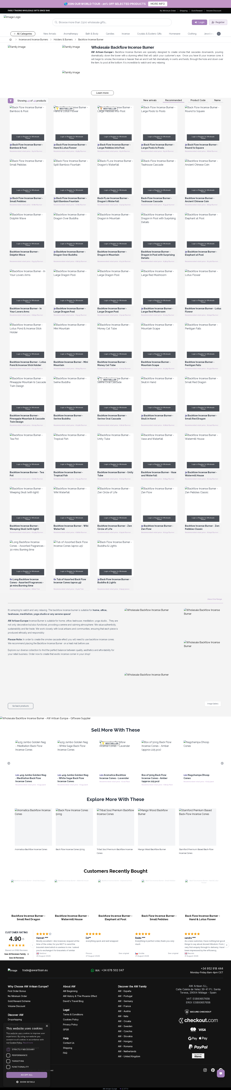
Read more (28, 1042)
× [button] (47, 1026)
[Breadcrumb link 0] (10, 39)
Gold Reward (196, 11)
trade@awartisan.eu (35, 970)
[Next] (226, 945)
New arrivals (150, 100)
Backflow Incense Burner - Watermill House (72, 917)
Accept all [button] (27, 1075)
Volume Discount (213, 11)
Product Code (198, 100)
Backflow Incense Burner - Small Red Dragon (28, 917)
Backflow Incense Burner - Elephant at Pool (115, 917)
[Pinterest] (213, 1070)
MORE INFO (158, 3)
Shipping (183, 11)
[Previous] (32, 945)
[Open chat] (221, 1073)
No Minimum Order (168, 11)
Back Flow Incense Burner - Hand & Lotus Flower (202, 917)
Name (217, 100)
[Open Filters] (11, 100)
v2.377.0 (124, 1089)
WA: (109, 970)
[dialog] (26, 1055)
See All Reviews (16, 958)
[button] (26, 1082)
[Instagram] (205, 1070)
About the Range (214, 599)
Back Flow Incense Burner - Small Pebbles (159, 917)
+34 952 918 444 (212, 968)
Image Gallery (212, 704)
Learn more (102, 93)
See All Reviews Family (15, 954)
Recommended (173, 100)
